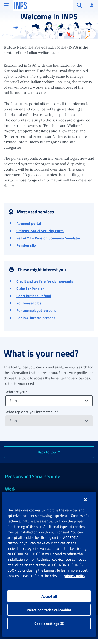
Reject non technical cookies (49, 610)
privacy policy (74, 575)
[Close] (85, 500)
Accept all (49, 596)
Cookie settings (47, 623)
